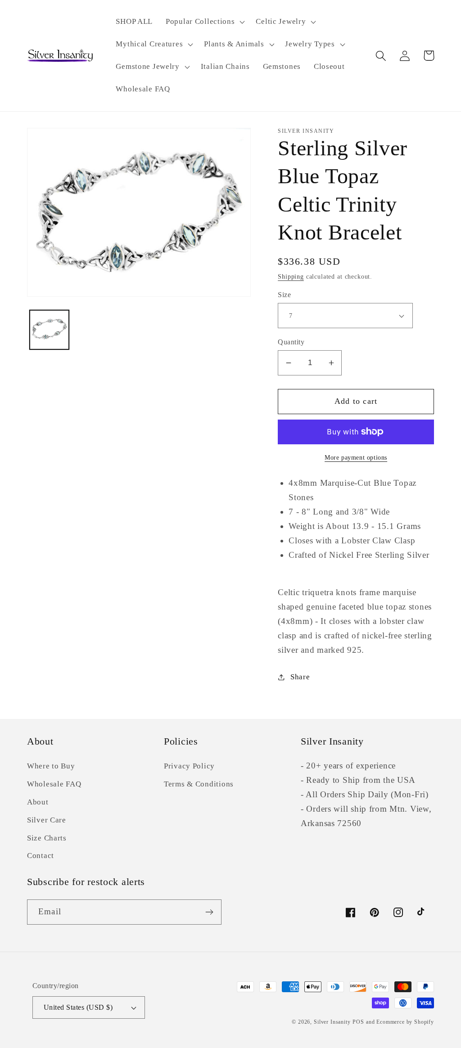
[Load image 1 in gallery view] (49, 329)
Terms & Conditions (199, 784)
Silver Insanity (332, 1022)
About (38, 802)
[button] (204, 22)
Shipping (291, 276)
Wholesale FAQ (54, 784)
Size (284, 294)
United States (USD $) (78, 1007)
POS (358, 1022)
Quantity (291, 342)
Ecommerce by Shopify (405, 1022)
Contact (40, 855)
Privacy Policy (189, 766)
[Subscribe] (209, 912)
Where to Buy (51, 766)
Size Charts (47, 838)
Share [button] (300, 677)
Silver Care (46, 820)
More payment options (356, 457)
